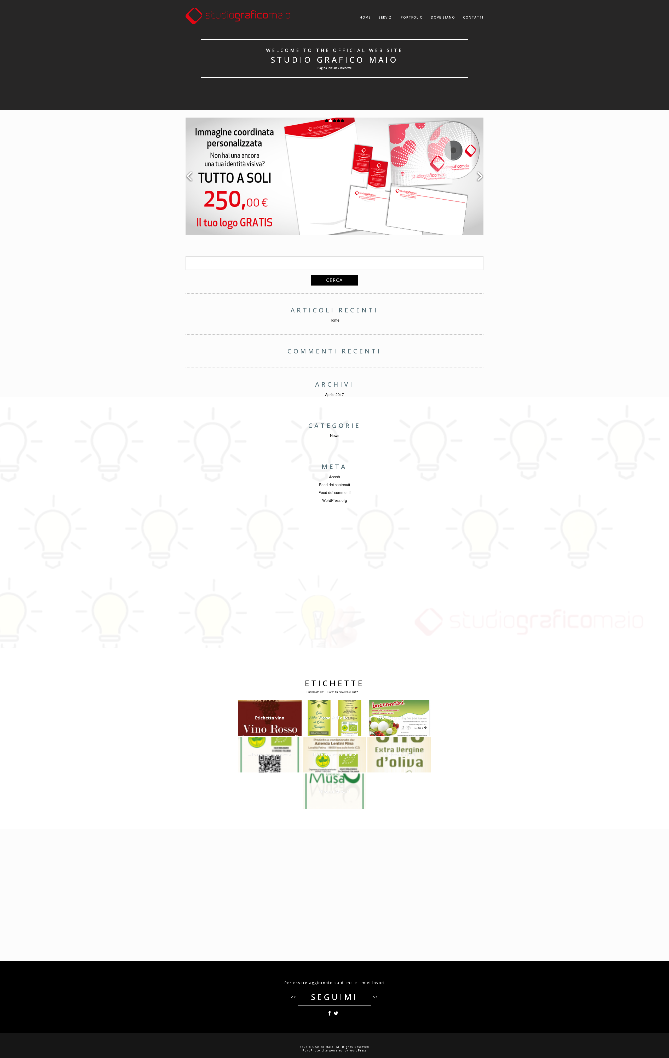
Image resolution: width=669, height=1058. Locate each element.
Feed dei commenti (334, 492)
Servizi (386, 17)
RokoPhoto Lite (315, 1050)
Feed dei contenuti (334, 484)
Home (365, 17)
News (334, 435)
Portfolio (412, 17)
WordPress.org (334, 500)
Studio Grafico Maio (334, 59)
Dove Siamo (443, 17)
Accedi (334, 476)
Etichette (334, 683)
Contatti (473, 17)
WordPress (358, 1050)
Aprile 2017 (334, 394)
